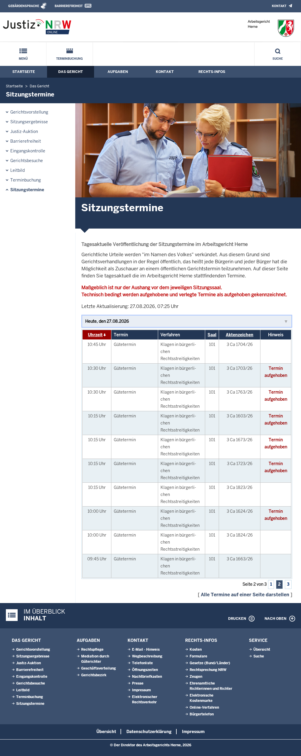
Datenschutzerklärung (149, 731)
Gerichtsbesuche (26, 160)
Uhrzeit (95, 334)
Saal (212, 334)
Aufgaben (118, 71)
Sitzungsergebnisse (29, 121)
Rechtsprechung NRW (208, 669)
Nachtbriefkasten (147, 676)
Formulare (198, 656)
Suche (277, 59)
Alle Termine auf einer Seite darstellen (245, 595)
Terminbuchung (69, 59)
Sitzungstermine (27, 189)
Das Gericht (70, 71)
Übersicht (261, 649)
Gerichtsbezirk (93, 675)
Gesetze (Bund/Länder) (210, 663)
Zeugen (196, 676)
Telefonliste (142, 663)
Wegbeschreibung (147, 656)
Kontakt (279, 6)
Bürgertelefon (202, 714)
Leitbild (17, 170)
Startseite (23, 71)
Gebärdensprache (23, 6)
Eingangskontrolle (27, 151)
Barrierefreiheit (69, 6)
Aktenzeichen (239, 334)
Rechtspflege (92, 649)
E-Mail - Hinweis (146, 649)
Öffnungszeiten (145, 669)
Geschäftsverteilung (98, 668)
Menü (23, 59)
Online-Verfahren (204, 707)
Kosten (196, 649)
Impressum (141, 690)
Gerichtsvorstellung (29, 112)
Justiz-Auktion (24, 131)
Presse (137, 683)
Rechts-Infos (211, 71)
